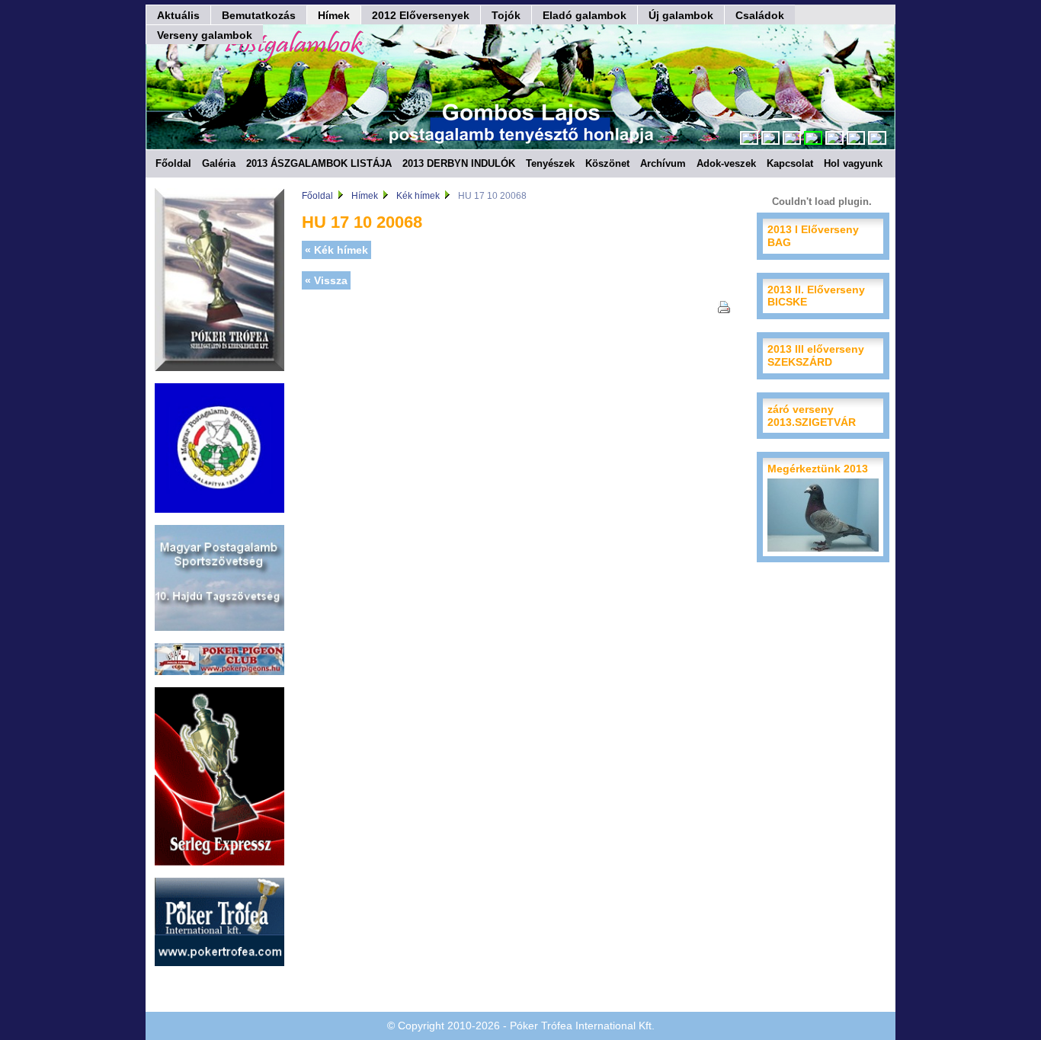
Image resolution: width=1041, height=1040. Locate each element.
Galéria (218, 163)
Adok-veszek (726, 163)
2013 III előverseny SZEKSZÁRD (815, 355)
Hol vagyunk (853, 163)
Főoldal (173, 163)
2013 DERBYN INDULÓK (458, 163)
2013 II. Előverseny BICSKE (816, 296)
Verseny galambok (204, 35)
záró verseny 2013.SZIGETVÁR (811, 415)
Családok (759, 15)
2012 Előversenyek (420, 15)
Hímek (334, 15)
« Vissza (326, 280)
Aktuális (178, 15)
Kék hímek (418, 195)
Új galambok (681, 15)
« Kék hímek (336, 250)
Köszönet (607, 163)
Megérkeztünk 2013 (817, 468)
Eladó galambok (584, 15)
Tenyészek (550, 163)
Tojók (506, 15)
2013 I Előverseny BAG (813, 235)
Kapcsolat (790, 163)
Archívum (663, 163)
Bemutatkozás (259, 15)
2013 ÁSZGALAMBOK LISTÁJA (319, 163)
